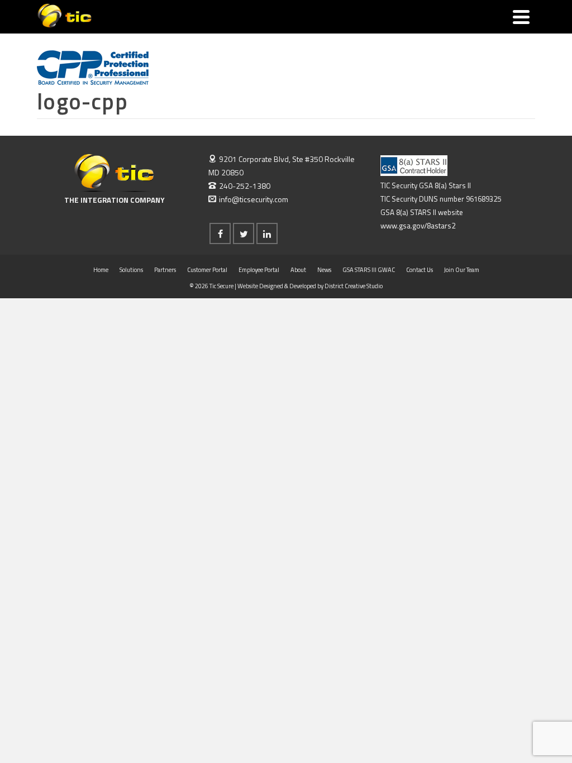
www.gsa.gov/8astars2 (417, 225)
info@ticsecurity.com (253, 199)
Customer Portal (207, 269)
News (324, 269)
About (298, 269)
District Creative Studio (354, 286)
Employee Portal (259, 269)
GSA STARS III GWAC (368, 269)
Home (100, 269)
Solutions (131, 269)
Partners (165, 269)
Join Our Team (461, 269)
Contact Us (419, 269)
